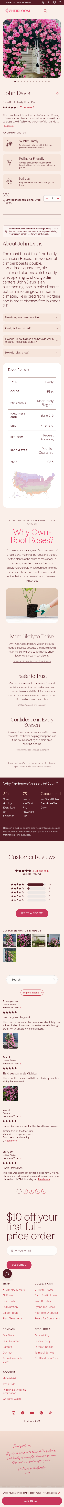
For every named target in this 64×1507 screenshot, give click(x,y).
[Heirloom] (17, 11)
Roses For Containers (47, 1318)
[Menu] (55, 11)
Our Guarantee (11, 1341)
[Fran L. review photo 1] (10, 1094)
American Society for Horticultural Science (32, 661)
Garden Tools (10, 1312)
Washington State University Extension (32, 749)
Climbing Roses (44, 1289)
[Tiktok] (50, 1413)
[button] (9, 107)
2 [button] (25, 1191)
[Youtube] (32, 1413)
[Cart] (59, 2)
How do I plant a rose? (17, 352)
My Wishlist (9, 1378)
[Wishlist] (54, 2)
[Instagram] (14, 1413)
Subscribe (19, 1265)
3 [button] (31, 1191)
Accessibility (42, 1335)
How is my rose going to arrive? (22, 317)
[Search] (45, 10)
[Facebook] (23, 1413)
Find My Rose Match (14, 1289)
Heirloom (30, 1421)
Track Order (9, 1384)
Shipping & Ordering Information (14, 1391)
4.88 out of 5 (40, 871)
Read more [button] (11, 1140)
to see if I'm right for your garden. (42, 1493)
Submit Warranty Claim (12, 1360)
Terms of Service (44, 1352)
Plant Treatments (13, 1318)
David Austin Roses (46, 1295)
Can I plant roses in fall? (18, 328)
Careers (7, 1346)
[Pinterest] (41, 1413)
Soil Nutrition (10, 1307)
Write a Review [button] (32, 913)
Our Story (8, 1335)
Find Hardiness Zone (47, 1358)
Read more (8, 125)
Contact (7, 1352)
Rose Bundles (43, 1301)
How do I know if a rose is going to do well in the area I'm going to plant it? (29, 340)
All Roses (8, 1295)
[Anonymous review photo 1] (10, 1041)
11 (45, 81)
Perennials (9, 1301)
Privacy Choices (44, 1346)
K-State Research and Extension (32, 705)
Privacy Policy (42, 1341)
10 (42, 81)
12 (48, 81)
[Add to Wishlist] (57, 92)
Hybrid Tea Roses (45, 1307)
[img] (10, 1012)
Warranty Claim (12, 1398)
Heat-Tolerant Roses (46, 1312)
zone (25, 1493)
